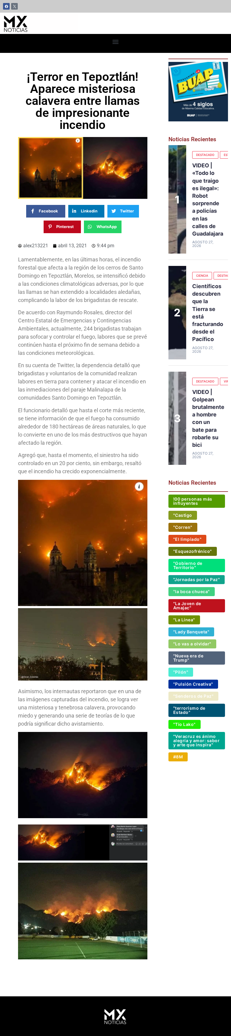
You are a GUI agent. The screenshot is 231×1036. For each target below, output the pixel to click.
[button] (116, 42)
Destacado (205, 155)
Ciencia (202, 275)
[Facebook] (6, 6)
